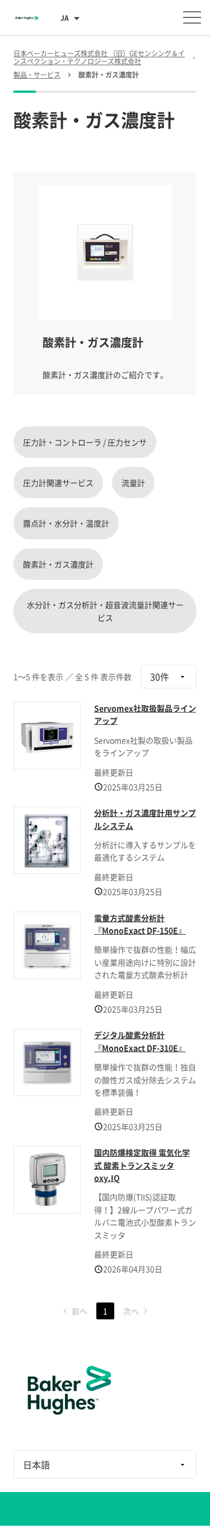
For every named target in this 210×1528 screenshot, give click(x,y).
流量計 (133, 482)
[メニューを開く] (192, 17)
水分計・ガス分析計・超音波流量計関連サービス (105, 611)
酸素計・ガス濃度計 (58, 564)
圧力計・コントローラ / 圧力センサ (85, 442)
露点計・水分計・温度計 (66, 523)
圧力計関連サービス (58, 482)
